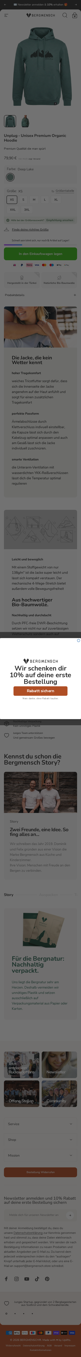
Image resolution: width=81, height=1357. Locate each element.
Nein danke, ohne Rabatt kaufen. (40, 698)
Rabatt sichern (40, 691)
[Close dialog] (78, 640)
